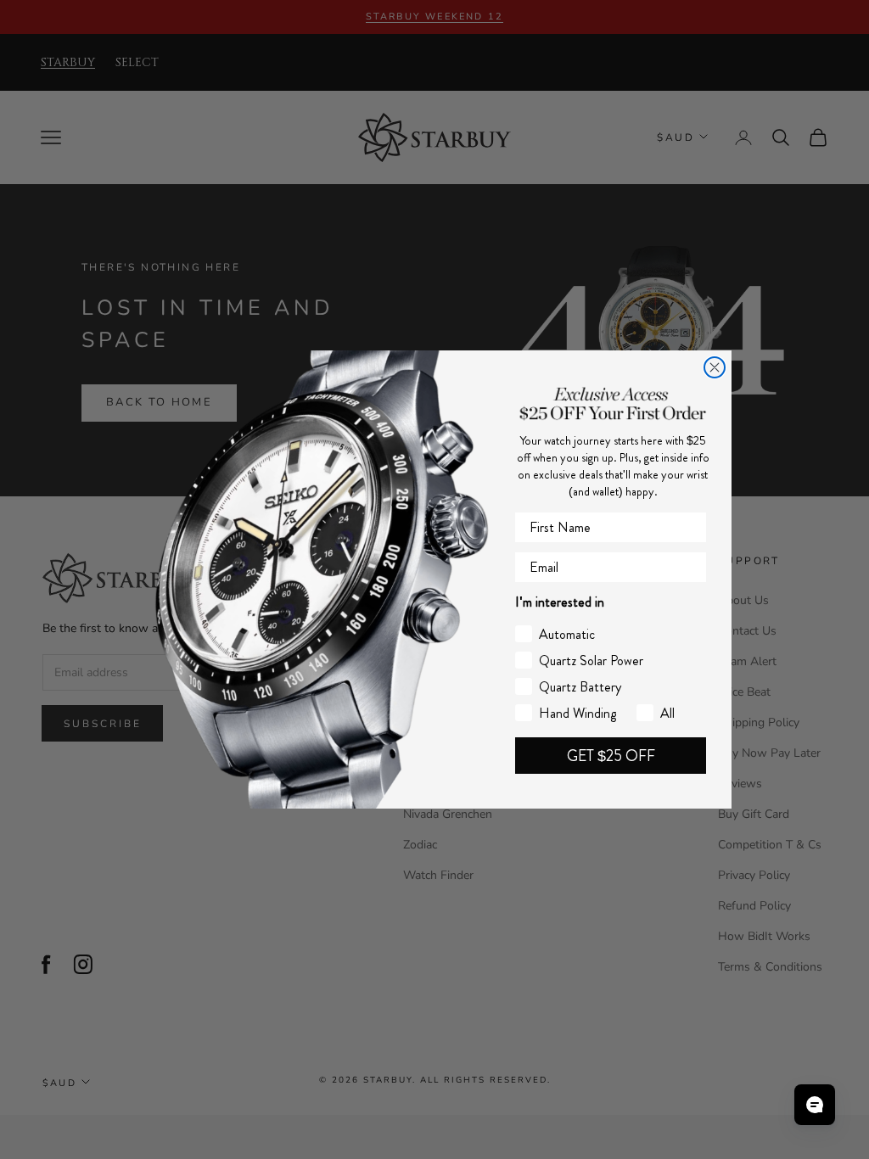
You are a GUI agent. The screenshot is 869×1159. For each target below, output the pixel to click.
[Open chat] (814, 1104)
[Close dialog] (714, 367)
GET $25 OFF (611, 756)
